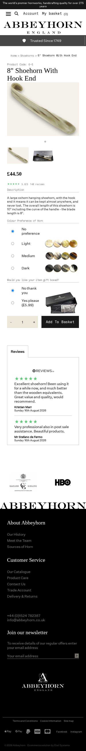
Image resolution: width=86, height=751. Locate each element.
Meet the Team (19, 540)
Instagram (76, 731)
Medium (28, 256)
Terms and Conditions (25, 720)
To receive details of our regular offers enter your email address (42, 645)
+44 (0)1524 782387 (23, 615)
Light (26, 243)
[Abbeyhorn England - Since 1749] (43, 27)
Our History (16, 534)
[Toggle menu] (8, 13)
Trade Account (19, 590)
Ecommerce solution (38, 745)
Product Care (17, 577)
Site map (69, 720)
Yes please (30, 302)
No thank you (29, 290)
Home (14, 55)
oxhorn (23, 198)
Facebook (61, 731)
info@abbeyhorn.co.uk (26, 620)
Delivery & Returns (22, 596)
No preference (31, 231)
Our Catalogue (18, 571)
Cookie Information (50, 720)
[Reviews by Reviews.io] (43, 370)
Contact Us (16, 584)
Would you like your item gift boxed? (33, 280)
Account (31, 13)
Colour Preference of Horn (25, 220)
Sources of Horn (20, 546)
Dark (26, 268)
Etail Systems (62, 745)
